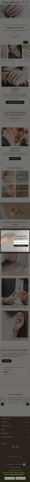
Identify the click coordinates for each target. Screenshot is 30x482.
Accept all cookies (20, 478)
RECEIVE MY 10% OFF (21, 245)
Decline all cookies (9, 478)
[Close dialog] (28, 231)
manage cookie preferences (16, 474)
